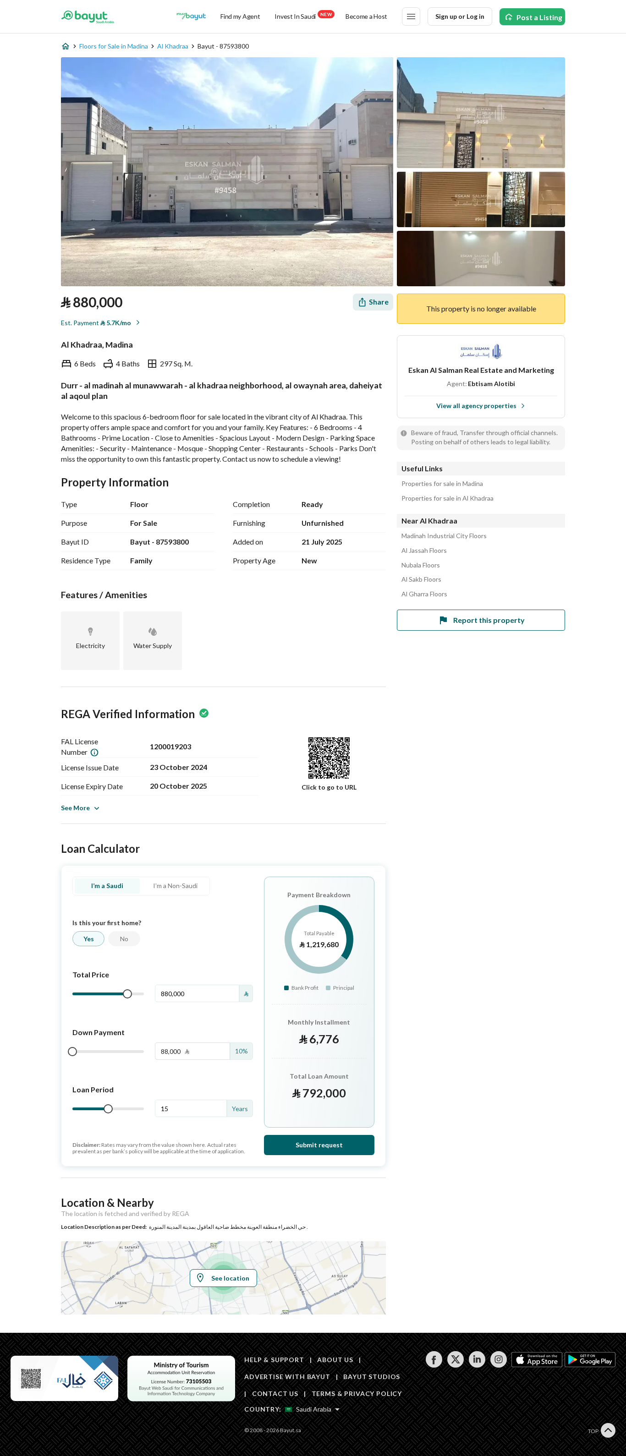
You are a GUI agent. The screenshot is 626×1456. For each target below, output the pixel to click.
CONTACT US (275, 1393)
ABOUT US (335, 1359)
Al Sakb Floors (421, 579)
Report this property (489, 620)
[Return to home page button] (88, 16)
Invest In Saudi (303, 15)
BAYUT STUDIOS (371, 1376)
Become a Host (366, 16)
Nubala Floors (420, 565)
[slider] (127, 993)
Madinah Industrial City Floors (444, 536)
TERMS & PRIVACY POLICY (357, 1393)
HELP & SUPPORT (274, 1359)
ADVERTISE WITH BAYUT (287, 1376)
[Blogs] (191, 16)
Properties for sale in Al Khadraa (447, 498)
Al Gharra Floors (424, 594)
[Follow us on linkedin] (476, 1365)
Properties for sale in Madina (442, 483)
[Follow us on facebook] (433, 1365)
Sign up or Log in (459, 16)
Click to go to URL (329, 787)
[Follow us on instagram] (498, 1365)
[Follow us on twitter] (455, 1365)
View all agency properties (476, 405)
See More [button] (75, 808)
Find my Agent (240, 16)
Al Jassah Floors (424, 550)
